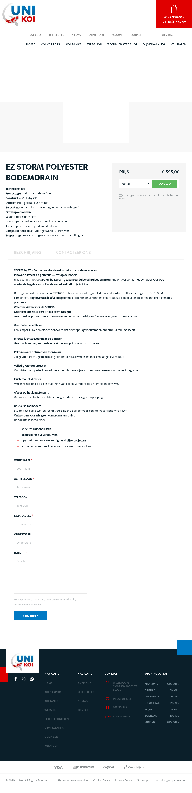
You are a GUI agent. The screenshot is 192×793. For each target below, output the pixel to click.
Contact (136, 35)
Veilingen (178, 44)
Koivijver (51, 746)
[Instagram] (23, 679)
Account (117, 35)
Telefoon (21, 497)
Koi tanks (74, 44)
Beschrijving (27, 252)
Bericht (20, 552)
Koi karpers (53, 692)
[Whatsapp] (32, 679)
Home (30, 44)
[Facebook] (15, 679)
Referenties (56, 35)
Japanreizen (96, 35)
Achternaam (24, 478)
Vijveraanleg (154, 44)
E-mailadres (23, 515)
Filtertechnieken (56, 719)
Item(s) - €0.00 (174, 19)
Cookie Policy (101, 780)
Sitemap (142, 780)
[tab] (27, 252)
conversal (180, 780)
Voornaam (23, 460)
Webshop (94, 44)
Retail (143, 195)
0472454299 (120, 707)
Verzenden (30, 615)
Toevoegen (164, 184)
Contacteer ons (73, 252)
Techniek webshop (122, 44)
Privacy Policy (123, 780)
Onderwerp (22, 534)
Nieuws (76, 35)
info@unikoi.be (123, 699)
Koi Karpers (50, 44)
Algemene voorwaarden (73, 780)
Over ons (35, 35)
